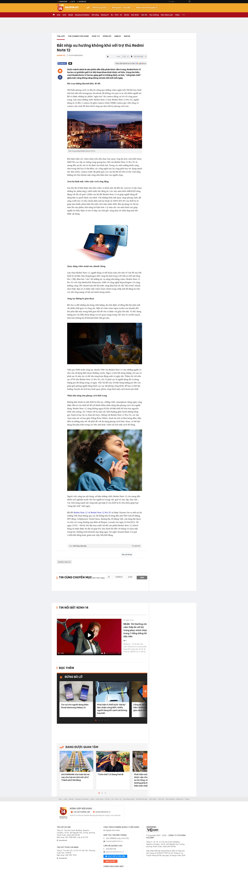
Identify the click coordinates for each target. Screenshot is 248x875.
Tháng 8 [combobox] (119, 577)
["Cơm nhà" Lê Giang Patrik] (113, 761)
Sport (92, 799)
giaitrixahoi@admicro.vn (115, 852)
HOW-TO (96, 36)
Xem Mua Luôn (167, 15)
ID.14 (73, 1)
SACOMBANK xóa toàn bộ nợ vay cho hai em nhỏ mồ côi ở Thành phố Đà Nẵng (75, 777)
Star (58, 15)
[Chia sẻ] (60, 77)
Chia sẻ (62, 63)
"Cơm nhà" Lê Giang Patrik (110, 774)
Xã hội (126, 15)
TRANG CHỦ (54, 14)
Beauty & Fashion (82, 15)
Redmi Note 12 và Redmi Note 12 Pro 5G (92, 512)
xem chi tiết (110, 861)
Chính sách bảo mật (113, 866)
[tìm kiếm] (189, 1)
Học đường (154, 15)
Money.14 (105, 15)
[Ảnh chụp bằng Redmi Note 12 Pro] (104, 129)
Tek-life (144, 15)
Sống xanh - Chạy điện (122, 7)
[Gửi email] (70, 63)
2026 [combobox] (130, 577)
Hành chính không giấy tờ (147, 7)
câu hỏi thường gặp (82, 812)
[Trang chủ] (60, 71)
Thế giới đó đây (141, 799)
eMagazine (63, 1)
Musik (70, 15)
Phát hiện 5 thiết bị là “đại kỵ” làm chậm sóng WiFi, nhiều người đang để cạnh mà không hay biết (112, 708)
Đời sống (95, 15)
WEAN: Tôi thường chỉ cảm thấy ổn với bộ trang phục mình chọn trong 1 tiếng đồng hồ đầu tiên (135, 630)
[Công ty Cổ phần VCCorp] (152, 829)
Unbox (117, 36)
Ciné (64, 15)
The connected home (78, 36)
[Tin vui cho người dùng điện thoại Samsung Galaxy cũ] (76, 692)
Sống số (107, 36)
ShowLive (82, 1)
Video (177, 15)
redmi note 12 (65, 562)
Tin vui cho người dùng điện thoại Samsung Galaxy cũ (74, 706)
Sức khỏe (135, 15)
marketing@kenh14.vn (114, 841)
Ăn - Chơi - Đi (116, 15)
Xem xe (127, 36)
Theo (104, 546)
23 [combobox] (109, 577)
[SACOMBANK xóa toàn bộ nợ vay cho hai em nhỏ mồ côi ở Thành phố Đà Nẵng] (76, 761)
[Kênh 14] (63, 813)
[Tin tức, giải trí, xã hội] (70, 8)
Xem (142, 577)
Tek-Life (161, 799)
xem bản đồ (63, 840)
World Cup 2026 (100, 7)
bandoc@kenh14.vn (103, 812)
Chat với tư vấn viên (116, 856)
